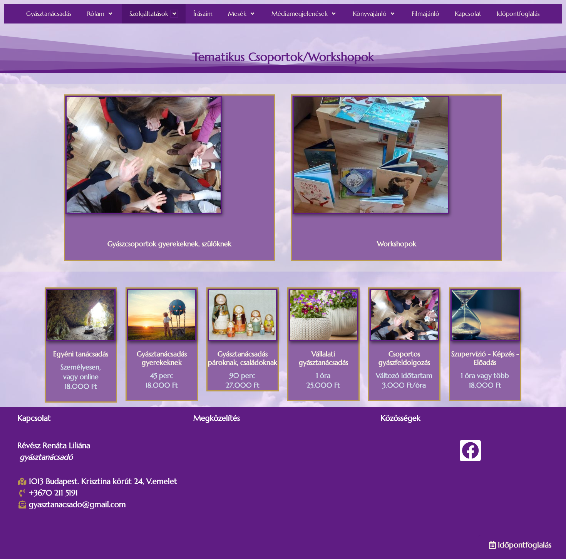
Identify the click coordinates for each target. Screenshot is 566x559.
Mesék (237, 13)
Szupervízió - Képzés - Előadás (485, 358)
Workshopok (396, 243)
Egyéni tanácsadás (80, 353)
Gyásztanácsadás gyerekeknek (162, 358)
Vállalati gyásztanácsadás (323, 358)
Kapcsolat (468, 13)
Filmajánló (425, 13)
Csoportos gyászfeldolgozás (404, 358)
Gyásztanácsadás (49, 13)
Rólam (95, 13)
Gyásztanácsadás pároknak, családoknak (242, 358)
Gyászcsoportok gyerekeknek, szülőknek (169, 243)
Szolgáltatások (148, 13)
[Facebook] (470, 450)
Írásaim (203, 13)
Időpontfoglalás (518, 13)
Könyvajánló (370, 13)
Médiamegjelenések (299, 13)
